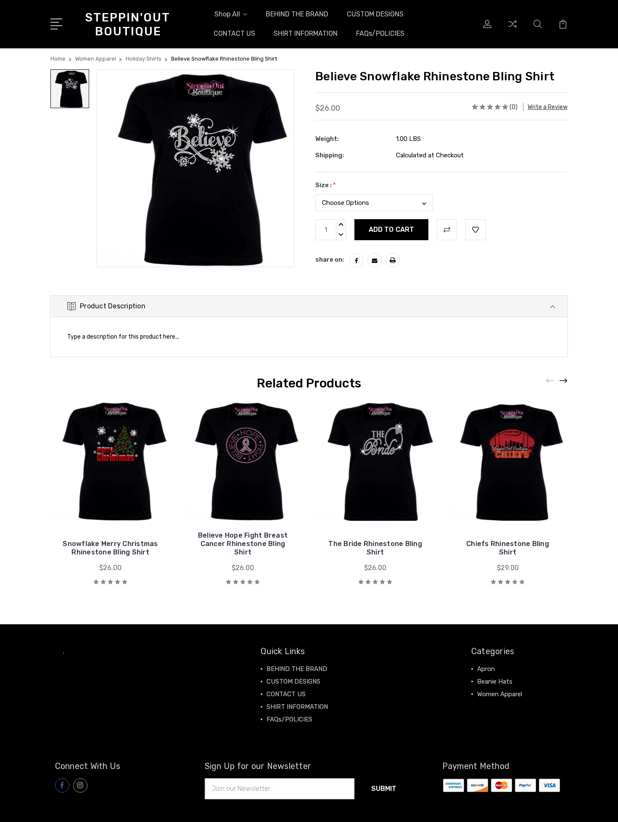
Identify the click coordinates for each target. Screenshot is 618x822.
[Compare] (512, 29)
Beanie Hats (494, 681)
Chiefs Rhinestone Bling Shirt (507, 548)
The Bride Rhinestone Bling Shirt (375, 548)
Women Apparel (499, 694)
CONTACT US (234, 33)
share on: (329, 259)
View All (489, 707)
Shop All (227, 14)
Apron (486, 669)
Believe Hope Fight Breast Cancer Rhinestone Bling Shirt (243, 543)
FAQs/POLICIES (380, 33)
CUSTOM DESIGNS (375, 14)
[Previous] (550, 381)
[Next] (564, 381)
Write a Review (548, 107)
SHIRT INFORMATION (306, 33)
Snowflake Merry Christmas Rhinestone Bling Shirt (110, 548)
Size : (325, 185)
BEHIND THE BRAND (297, 14)
